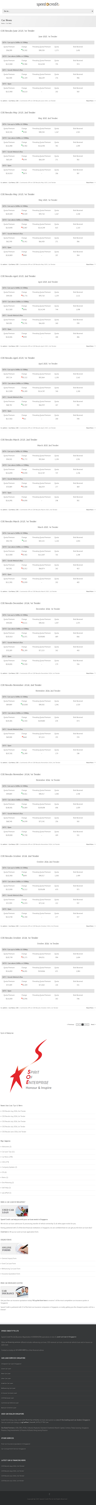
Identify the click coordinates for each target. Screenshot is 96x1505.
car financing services (13, 1342)
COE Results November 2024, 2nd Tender (21, 685)
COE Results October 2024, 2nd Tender (20, 856)
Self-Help (5, 1188)
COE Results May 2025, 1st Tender (18, 194)
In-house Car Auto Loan (9, 1393)
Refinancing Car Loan (8, 1388)
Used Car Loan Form (9, 1263)
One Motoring (7, 1182)
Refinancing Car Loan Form (11, 1269)
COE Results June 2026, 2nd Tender (14, 1132)
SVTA (38, 1422)
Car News (8, 23)
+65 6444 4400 (20, 1350)
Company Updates (8, 1167)
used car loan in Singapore (66, 1337)
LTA (3, 1172)
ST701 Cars (44, 1422)
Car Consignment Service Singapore (13, 1449)
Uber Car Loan (6, 1378)
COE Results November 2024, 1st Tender (21, 774)
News (4, 1177)
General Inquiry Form (9, 1258)
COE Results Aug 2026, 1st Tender (13, 1116)
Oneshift (32, 1422)
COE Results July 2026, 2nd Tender (14, 1121)
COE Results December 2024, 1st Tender (21, 603)
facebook (49, 1494)
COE (17, 101)
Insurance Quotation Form (11, 1274)
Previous (71, 1024)
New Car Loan (5, 1374)
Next (92, 1024)
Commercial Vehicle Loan (10, 1403)
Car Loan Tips (7, 1152)
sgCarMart (5, 1193)
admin (5, 101)
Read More (90, 101)
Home (2, 23)
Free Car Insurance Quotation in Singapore (15, 1444)
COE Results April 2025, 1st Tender (18, 358)
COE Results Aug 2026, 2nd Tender (14, 1111)
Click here (4, 1232)
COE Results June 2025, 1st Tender (18, 30)
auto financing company (30, 1420)
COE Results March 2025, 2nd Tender (19, 439)
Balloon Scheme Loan (8, 1408)
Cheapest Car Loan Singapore (11, 1364)
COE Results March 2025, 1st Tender (18, 521)
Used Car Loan (6, 1369)
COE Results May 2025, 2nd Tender (18, 112)
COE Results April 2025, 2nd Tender (18, 276)
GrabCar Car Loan (7, 1383)
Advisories (5, 1147)
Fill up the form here (40, 1300)
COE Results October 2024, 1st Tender (19, 937)
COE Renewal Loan (7, 1398)
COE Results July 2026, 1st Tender (13, 1127)
